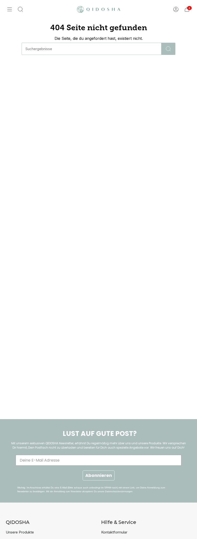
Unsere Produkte (20, 532)
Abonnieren (98, 475)
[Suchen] (168, 49)
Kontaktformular (114, 532)
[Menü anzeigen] (9, 9)
